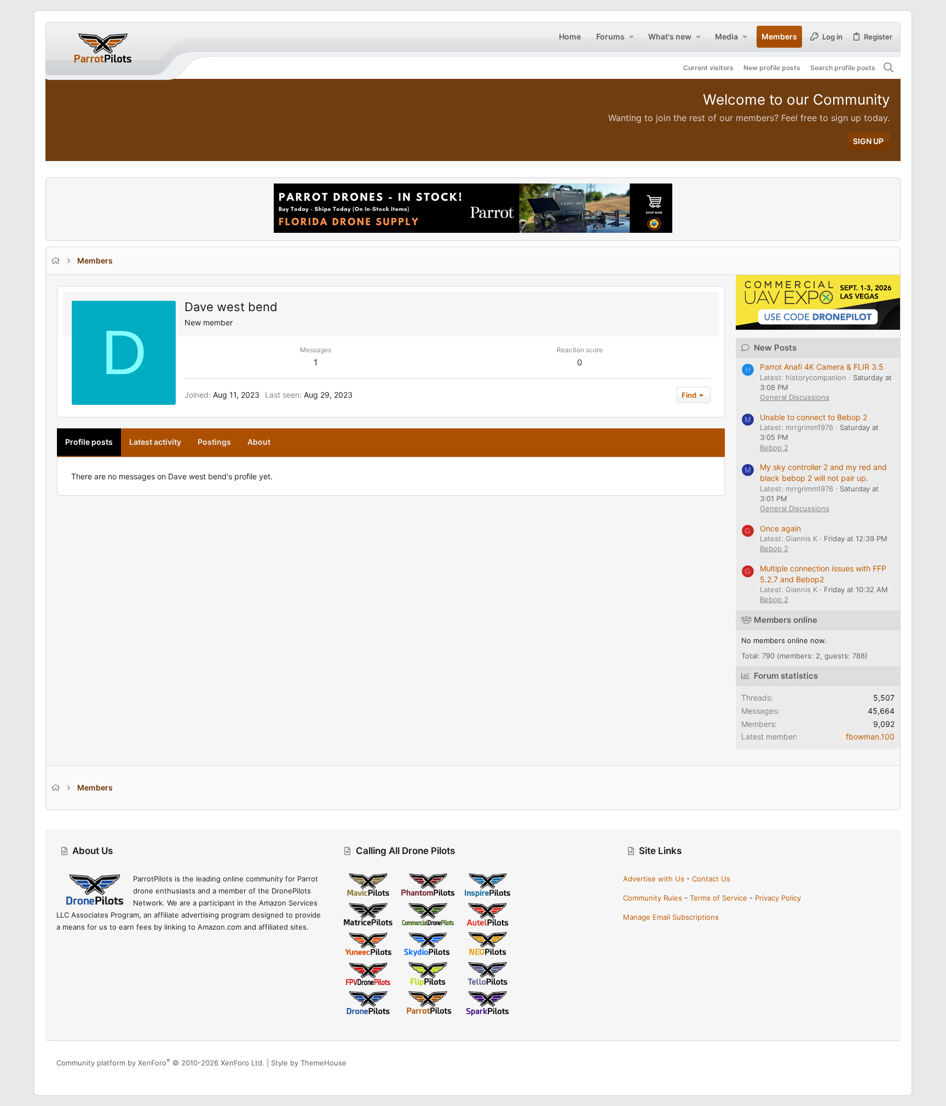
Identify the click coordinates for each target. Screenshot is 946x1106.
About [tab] (258, 441)
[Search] (888, 68)
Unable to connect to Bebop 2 (813, 417)
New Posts (775, 347)
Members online (785, 620)
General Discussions (794, 397)
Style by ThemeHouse (309, 1062)
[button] (631, 36)
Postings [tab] (214, 441)
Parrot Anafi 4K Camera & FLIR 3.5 (822, 366)
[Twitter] (885, 1062)
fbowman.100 (870, 736)
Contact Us (711, 878)
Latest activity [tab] (155, 441)
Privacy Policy (778, 897)
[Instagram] (852, 1062)
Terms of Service (718, 897)
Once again (780, 528)
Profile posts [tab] (89, 441)
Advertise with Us (653, 878)
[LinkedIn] (868, 1062)
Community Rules (652, 897)
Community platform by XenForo (160, 1062)
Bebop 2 (774, 447)
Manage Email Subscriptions (671, 917)
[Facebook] (835, 1062)
